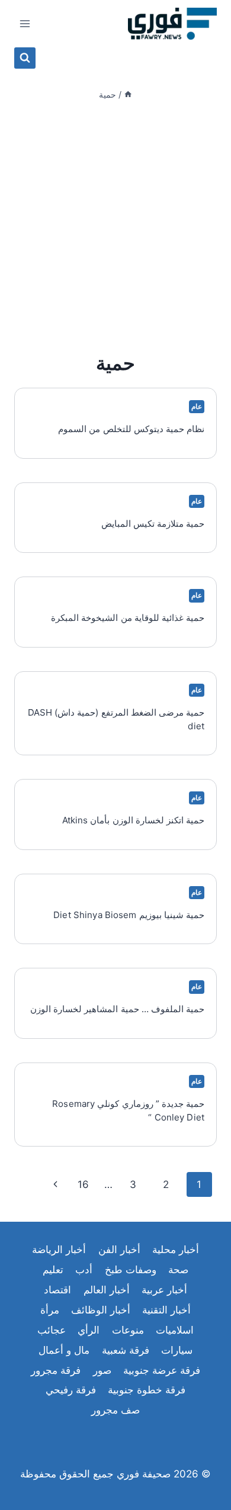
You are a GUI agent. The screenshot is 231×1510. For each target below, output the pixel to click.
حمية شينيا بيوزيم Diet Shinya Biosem (128, 914)
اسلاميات (175, 1330)
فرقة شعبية (125, 1350)
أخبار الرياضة (59, 1249)
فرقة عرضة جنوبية (161, 1370)
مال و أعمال (63, 1350)
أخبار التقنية (166, 1310)
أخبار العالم (107, 1290)
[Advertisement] (115, 225)
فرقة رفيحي (71, 1390)
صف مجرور (115, 1410)
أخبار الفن (119, 1249)
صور (102, 1370)
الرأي (89, 1330)
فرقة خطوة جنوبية (146, 1390)
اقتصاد (57, 1290)
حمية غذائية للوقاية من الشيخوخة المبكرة (127, 617)
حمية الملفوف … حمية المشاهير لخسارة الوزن (117, 1009)
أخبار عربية (164, 1290)
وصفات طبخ (130, 1270)
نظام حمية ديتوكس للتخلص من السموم (131, 428)
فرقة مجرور (56, 1370)
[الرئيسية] (128, 94)
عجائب (51, 1330)
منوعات (128, 1330)
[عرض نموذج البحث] (25, 58)
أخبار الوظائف (100, 1310)
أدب (83, 1270)
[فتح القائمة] (25, 23)
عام (196, 406)
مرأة (49, 1310)
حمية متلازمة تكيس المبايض (152, 523)
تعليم (53, 1270)
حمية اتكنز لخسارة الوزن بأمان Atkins (133, 820)
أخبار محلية (175, 1249)
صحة (178, 1270)
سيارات (176, 1350)
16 (83, 1184)
